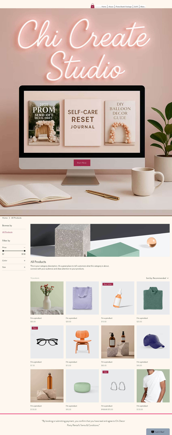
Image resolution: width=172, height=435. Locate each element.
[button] (93, 5)
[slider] (3, 250)
